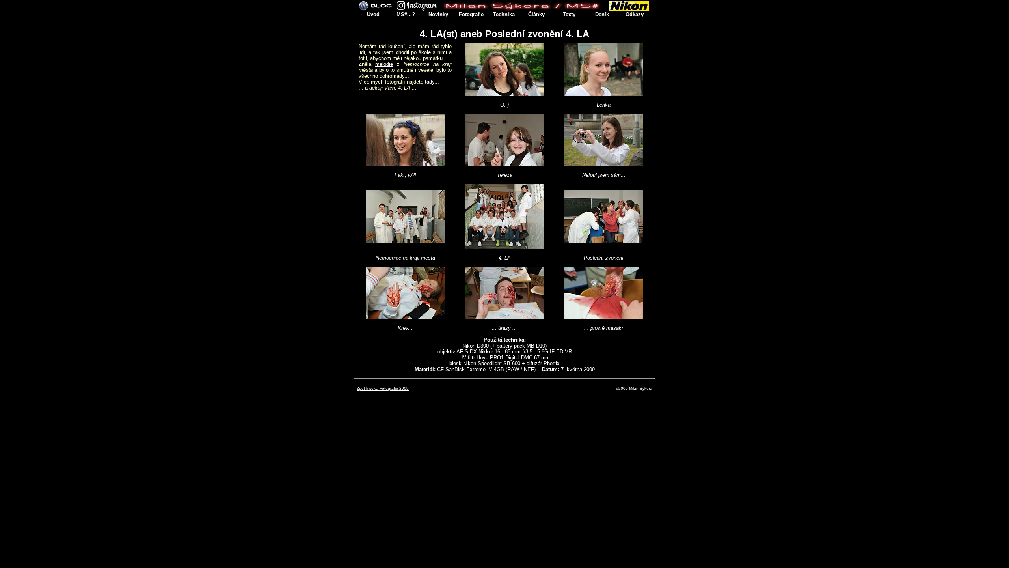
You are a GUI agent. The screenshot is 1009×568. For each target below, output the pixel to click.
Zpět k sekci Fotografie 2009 (383, 388)
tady (429, 82)
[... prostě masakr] (603, 317)
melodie (384, 64)
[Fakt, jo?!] (405, 164)
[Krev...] (405, 317)
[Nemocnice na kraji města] (405, 240)
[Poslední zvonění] (603, 240)
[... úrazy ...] (504, 317)
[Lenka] (603, 93)
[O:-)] (504, 93)
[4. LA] (504, 246)
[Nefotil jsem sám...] (603, 164)
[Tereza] (504, 164)
